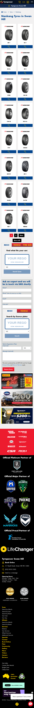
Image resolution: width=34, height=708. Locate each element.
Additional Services (7, 635)
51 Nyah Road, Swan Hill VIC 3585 (17, 566)
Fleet (3, 644)
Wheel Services (6, 633)
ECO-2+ (25, 121)
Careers (4, 655)
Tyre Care (5, 616)
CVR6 (8, 95)
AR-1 (9, 42)
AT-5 (25, 69)
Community (6, 646)
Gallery (4, 648)
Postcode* (5, 304)
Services (5, 627)
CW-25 (9, 121)
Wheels (4, 620)
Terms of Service (17, 365)
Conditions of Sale (22, 700)
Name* (5, 288)
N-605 (9, 200)
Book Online (6, 642)
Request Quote (8, 369)
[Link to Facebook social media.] (17, 704)
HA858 (25, 147)
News (4, 651)
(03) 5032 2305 (10, 569)
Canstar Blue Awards (8, 665)
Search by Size (6, 611)
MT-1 (25, 174)
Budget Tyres (5, 667)
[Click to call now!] (19, 2)
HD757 (9, 174)
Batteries (4, 629)
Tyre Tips (4, 618)
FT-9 (9, 147)
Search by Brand (6, 614)
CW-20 (25, 95)
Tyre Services (5, 631)
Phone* (12, 293)
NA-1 (8, 226)
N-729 (25, 200)
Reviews (5, 657)
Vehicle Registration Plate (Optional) (10, 345)
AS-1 (25, 42)
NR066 (25, 226)
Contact (4, 639)
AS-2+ (9, 69)
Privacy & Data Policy (12, 700)
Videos (4, 653)
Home (5, 12)
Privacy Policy (6, 365)
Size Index (5, 663)
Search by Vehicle (7, 609)
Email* (4, 299)
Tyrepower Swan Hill (18, 6)
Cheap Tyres (5, 669)
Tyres (4, 607)
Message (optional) (8, 351)
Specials (5, 637)
